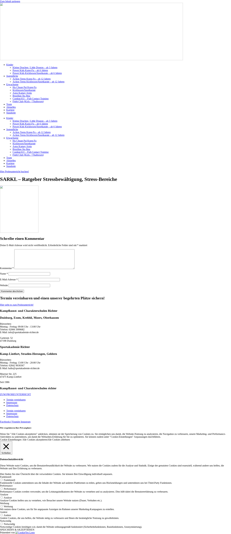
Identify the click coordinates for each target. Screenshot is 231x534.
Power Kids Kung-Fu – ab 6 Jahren (30, 70)
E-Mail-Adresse (9, 279)
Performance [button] (6, 485)
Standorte (11, 112)
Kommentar (7, 268)
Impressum (11, 402)
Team (9, 104)
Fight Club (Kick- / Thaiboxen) (28, 101)
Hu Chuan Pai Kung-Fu (24, 87)
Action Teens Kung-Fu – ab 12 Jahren (32, 78)
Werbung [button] (4, 503)
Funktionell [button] (5, 477)
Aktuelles (11, 107)
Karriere (10, 110)
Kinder (9, 64)
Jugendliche (12, 76)
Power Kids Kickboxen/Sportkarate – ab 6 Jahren (37, 73)
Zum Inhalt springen (10, 1)
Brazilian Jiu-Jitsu (21, 95)
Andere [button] (3, 512)
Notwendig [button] (5, 521)
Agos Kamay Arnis (22, 93)
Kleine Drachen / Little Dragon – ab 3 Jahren (35, 67)
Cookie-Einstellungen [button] (11, 439)
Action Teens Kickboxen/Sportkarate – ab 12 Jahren (38, 81)
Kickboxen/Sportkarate (24, 90)
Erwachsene (12, 84)
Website (4, 285)
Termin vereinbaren (16, 399)
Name (4, 273)
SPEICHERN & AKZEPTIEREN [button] (17, 529)
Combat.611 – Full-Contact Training (31, 98)
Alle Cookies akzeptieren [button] (34, 439)
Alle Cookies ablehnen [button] (58, 439)
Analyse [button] (4, 494)
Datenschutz (12, 405)
